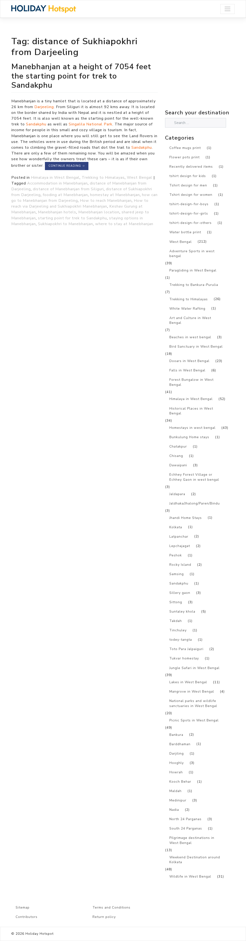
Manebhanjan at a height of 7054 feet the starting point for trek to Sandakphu (81, 75)
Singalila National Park (90, 124)
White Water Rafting (187, 308)
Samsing (176, 574)
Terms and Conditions (111, 907)
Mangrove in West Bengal (191, 691)
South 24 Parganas (185, 828)
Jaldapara (177, 494)
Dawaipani (178, 465)
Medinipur (177, 800)
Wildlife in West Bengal (190, 876)
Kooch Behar (180, 781)
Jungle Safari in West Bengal (194, 668)
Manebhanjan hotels (57, 212)
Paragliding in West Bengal (192, 270)
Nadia (174, 809)
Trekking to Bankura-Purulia (193, 285)
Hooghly (176, 763)
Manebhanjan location (98, 212)
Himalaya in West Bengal (55, 177)
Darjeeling (44, 107)
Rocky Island (180, 564)
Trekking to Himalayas (103, 177)
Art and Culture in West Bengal (190, 320)
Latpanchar (178, 536)
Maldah (175, 791)
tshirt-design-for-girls (188, 213)
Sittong (175, 602)
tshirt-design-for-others (190, 223)
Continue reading (67, 166)
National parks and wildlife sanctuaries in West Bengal (193, 703)
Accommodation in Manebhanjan (57, 183)
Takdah (175, 621)
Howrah (176, 772)
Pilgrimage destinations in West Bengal (191, 840)
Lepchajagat (179, 546)
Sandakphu (37, 124)
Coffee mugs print (185, 148)
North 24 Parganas (185, 819)
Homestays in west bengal (192, 427)
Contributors (26, 917)
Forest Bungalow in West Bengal (191, 382)
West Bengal (139, 177)
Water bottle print (185, 232)
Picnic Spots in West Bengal (194, 720)
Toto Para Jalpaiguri (186, 649)
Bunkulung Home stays (189, 437)
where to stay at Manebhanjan (124, 224)
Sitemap (23, 907)
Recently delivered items (191, 166)
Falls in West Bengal (187, 370)
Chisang (176, 456)
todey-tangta (180, 639)
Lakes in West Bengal (188, 682)
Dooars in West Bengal (189, 361)
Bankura (176, 734)
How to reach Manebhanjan (106, 200)
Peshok (175, 555)
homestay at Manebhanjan (115, 194)
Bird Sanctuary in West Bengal (196, 346)
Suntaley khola (182, 611)
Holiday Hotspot (39, 933)
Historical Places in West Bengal (191, 411)
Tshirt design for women (190, 194)
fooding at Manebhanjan (65, 194)
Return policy (104, 917)
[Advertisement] (205, 74)
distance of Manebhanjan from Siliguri (68, 189)
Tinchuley (178, 630)
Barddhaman (180, 744)
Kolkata (175, 527)
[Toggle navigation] (227, 9)
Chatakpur (178, 446)
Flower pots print (184, 157)
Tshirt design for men (188, 185)
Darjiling (176, 753)
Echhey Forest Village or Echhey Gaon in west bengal (194, 477)
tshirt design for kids (187, 176)
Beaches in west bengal (190, 337)
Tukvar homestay (184, 658)
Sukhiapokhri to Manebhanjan (65, 224)
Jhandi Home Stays (185, 518)
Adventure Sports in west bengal (192, 253)
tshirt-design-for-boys (189, 204)
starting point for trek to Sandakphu (72, 218)
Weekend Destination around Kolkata (194, 860)
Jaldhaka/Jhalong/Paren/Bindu (194, 503)
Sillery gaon (179, 592)
